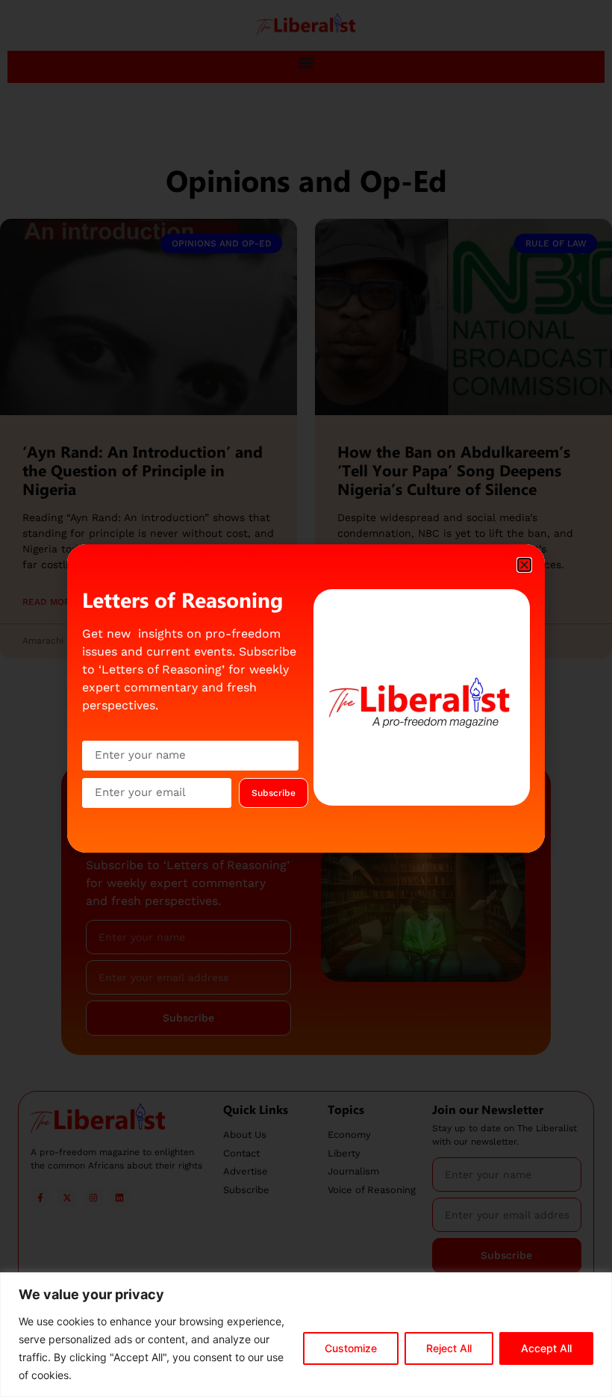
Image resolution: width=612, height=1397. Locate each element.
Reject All (449, 1348)
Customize (351, 1348)
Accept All (546, 1348)
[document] (306, 698)
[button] (524, 564)
